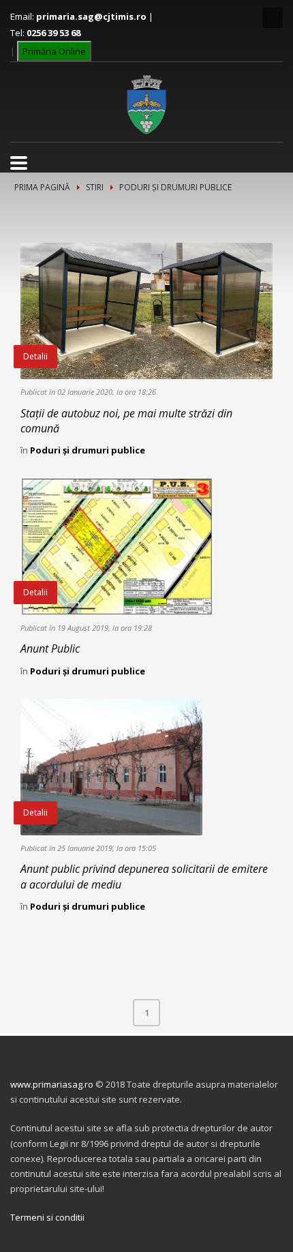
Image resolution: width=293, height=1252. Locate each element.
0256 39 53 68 (53, 33)
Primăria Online (54, 51)
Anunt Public (50, 648)
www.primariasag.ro (51, 1084)
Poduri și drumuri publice (87, 450)
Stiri (95, 187)
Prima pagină (42, 187)
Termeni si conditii (47, 1217)
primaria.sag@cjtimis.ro (91, 16)
